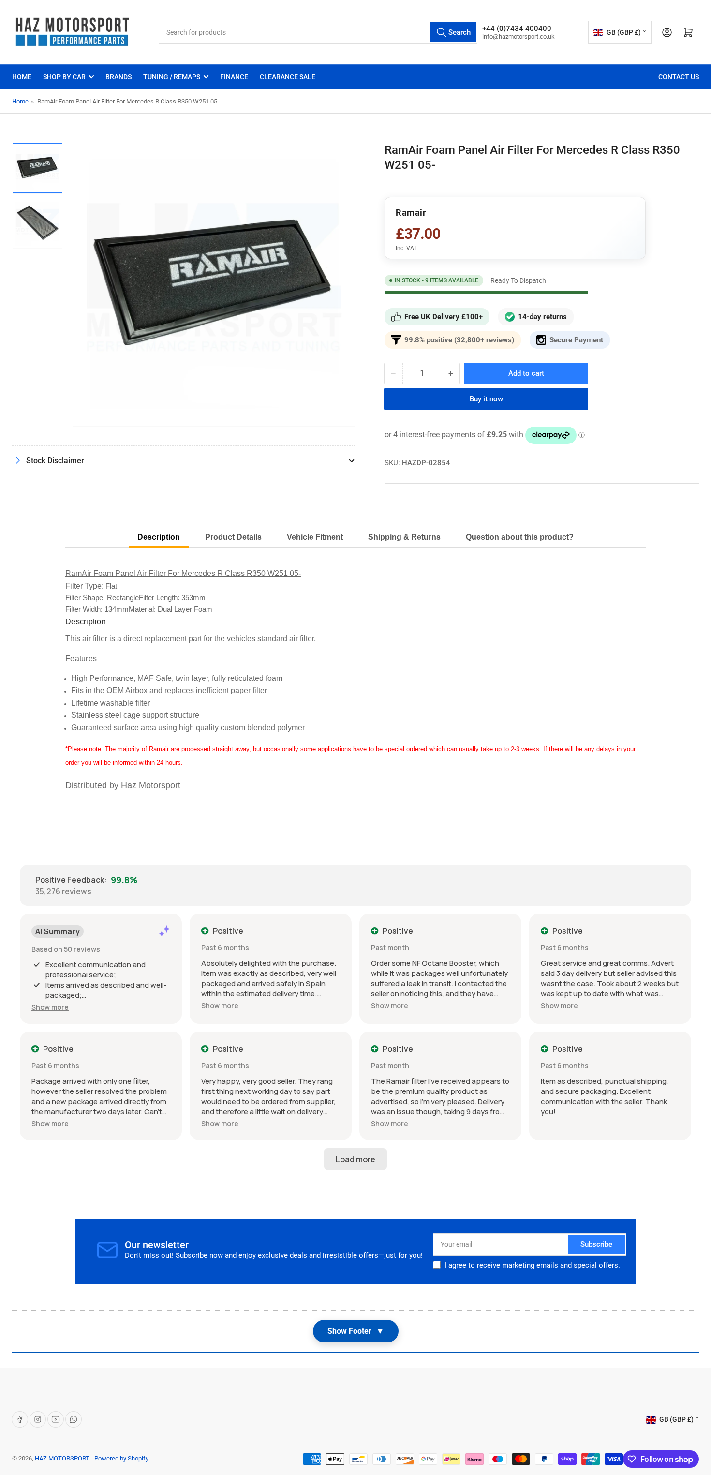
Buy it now (486, 399)
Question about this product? (520, 537)
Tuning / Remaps (171, 77)
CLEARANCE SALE (287, 77)
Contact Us (678, 77)
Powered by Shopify (121, 1458)
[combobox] (318, 32)
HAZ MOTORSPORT (62, 1458)
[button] (50, 1007)
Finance (234, 77)
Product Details (233, 537)
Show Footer (355, 1331)
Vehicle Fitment (315, 537)
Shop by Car (64, 77)
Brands (118, 77)
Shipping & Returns (404, 537)
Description (158, 537)
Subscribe (596, 1244)
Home (21, 77)
